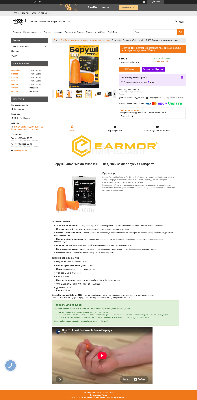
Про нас (47, 32)
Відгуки (14, 55)
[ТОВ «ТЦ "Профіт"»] (20, 22)
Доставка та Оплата (74, 32)
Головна (17, 32)
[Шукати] (180, 32)
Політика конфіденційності (117, 397)
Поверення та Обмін (95, 32)
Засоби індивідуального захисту (75, 40)
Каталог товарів (30, 32)
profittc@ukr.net (20, 151)
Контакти (58, 32)
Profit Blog (112, 32)
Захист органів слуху (101, 40)
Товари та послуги (20, 46)
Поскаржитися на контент (95, 397)
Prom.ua (111, 393)
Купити (130, 69)
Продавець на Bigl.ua (98, 395)
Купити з (150, 69)
